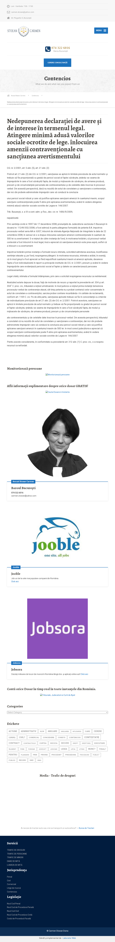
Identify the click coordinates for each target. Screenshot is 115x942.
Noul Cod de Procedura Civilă (19, 915)
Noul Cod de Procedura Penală (20, 907)
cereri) (12, 737)
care (87, 731)
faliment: (12, 749)
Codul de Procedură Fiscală (19, 918)
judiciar (53, 749)
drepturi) (86, 743)
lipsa (73, 749)
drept (75, 743)
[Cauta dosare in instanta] (58, 392)
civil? (22, 737)
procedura (70, 755)
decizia (53, 743)
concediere (48, 737)
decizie (65, 743)
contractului (29, 743)
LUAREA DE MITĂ (14, 865)
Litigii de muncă (14, 888)
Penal (9, 877)
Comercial (11, 884)
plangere (25, 755)
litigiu (81, 749)
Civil (9, 880)
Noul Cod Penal (13, 903)
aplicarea (77, 731)
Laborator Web (69, 938)
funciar (31, 749)
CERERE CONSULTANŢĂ (57, 63)
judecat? (42, 749)
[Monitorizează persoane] (58, 375)
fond (22, 749)
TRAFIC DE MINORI (15, 857)
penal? (102, 749)
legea (64, 749)
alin (42, 731)
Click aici (15, 581)
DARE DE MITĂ (13, 861)
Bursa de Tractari (86, 828)
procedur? (56, 755)
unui (39, 760)
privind (44, 755)
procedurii (84, 755)
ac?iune (13, 731)
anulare (52, 731)
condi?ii (61, 737)
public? (96, 755)
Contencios (12, 892)
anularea (65, 731)
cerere (98, 731)
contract (14, 743)
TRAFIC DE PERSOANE (17, 854)
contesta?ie (91, 737)
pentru (13, 754)
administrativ (28, 731)
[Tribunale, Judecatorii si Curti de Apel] (57, 695)
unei (32, 760)
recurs (22, 760)
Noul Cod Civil (13, 911)
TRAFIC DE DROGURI (16, 850)
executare (99, 743)
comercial (34, 737)
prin (35, 755)
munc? (91, 749)
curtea (42, 743)
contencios (75, 737)
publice (12, 760)
